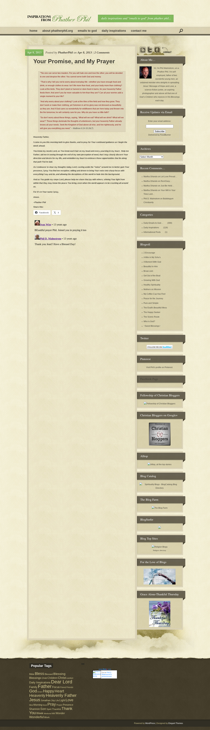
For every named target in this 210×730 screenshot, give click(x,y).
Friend (63, 687)
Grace (39, 692)
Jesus (34, 699)
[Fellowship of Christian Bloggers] (159, 404)
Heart (59, 691)
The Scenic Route (151, 317)
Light (62, 700)
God (33, 691)
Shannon (34, 708)
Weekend (47, 713)
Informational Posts (152, 232)
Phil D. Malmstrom (152, 199)
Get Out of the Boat (152, 276)
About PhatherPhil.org (57, 30)
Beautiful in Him (151, 266)
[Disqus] (81, 260)
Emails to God (87, 30)
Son (43, 709)
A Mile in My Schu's (152, 257)
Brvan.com (148, 271)
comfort (70, 678)
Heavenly (37, 695)
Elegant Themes (175, 723)
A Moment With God (152, 262)
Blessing (59, 674)
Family (33, 687)
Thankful (56, 709)
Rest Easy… (166, 181)
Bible (31, 674)
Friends (69, 687)
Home (33, 30)
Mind (31, 705)
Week (39, 713)
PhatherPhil (65, 52)
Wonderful (36, 717)
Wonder (60, 713)
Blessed (49, 674)
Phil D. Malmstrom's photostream (107, 674)
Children (52, 677)
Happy (48, 691)
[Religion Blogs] (160, 547)
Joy (53, 700)
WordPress (150, 723)
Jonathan (46, 700)
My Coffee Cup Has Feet (154, 294)
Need (45, 705)
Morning (37, 705)
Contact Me (139, 30)
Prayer (59, 705)
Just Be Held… (167, 186)
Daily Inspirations (114, 30)
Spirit (49, 709)
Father (45, 686)
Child (44, 678)
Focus (56, 687)
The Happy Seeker (152, 312)
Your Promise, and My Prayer (74, 61)
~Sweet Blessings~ (152, 326)
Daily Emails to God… (153, 223)
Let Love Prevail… (169, 176)
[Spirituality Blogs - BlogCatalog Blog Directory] (159, 488)
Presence (68, 704)
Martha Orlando (151, 176)
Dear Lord (61, 681)
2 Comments (102, 52)
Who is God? (149, 321)
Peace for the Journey (153, 298)
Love (69, 700)
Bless (39, 673)
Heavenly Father (61, 695)
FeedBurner (165, 135)
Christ (62, 677)
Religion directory (159, 550)
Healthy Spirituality (152, 285)
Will (53, 713)
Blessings (35, 677)
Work (47, 717)
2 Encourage (149, 253)
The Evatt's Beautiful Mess (155, 308)
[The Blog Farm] (160, 508)
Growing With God (152, 280)
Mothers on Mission (152, 289)
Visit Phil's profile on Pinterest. (159, 367)
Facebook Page (149, 379)
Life (57, 700)
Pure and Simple (151, 303)
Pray (51, 704)
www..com (105, 669)
